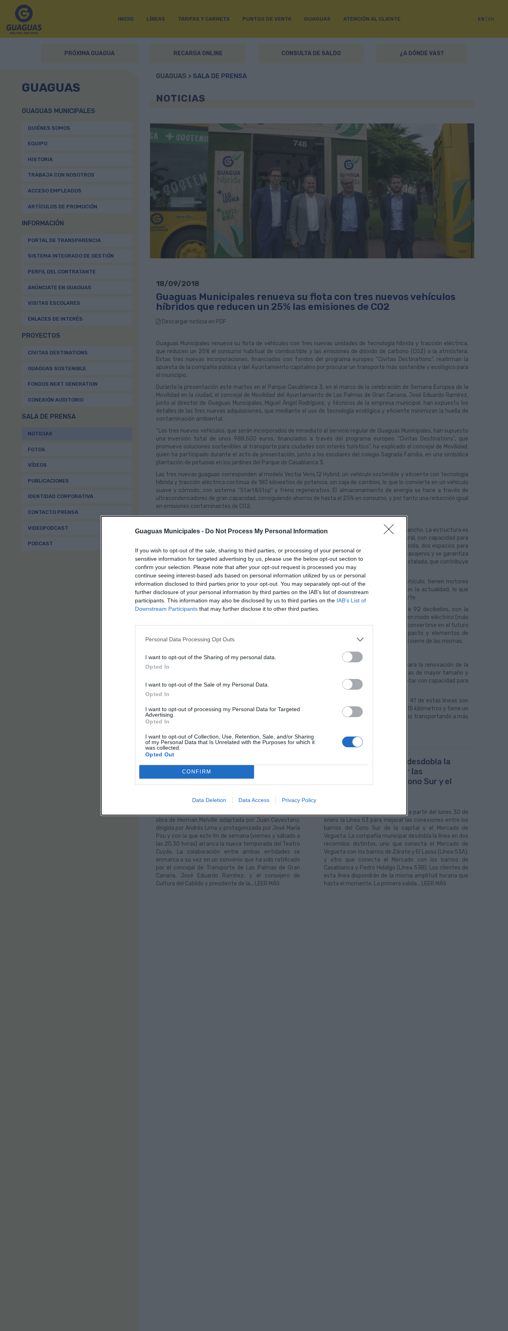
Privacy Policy (299, 800)
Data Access (254, 800)
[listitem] (254, 639)
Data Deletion (209, 800)
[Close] (391, 531)
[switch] (352, 657)
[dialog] (254, 665)
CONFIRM (197, 772)
